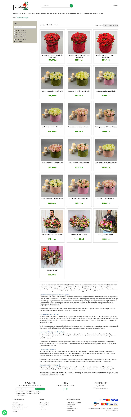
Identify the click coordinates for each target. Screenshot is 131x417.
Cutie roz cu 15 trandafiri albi (52, 127)
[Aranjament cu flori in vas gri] (52, 221)
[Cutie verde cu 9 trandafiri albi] (52, 78)
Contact (15, 411)
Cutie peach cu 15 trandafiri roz (79, 127)
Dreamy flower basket (79, 234)
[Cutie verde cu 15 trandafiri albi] (79, 78)
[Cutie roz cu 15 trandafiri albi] (52, 114)
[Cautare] (71, 5)
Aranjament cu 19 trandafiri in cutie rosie (52, 56)
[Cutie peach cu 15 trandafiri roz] (79, 114)
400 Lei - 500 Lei (19, 37)
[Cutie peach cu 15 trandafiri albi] (106, 150)
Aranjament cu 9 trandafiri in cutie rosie (106, 56)
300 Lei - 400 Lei (19, 35)
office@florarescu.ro (102, 388)
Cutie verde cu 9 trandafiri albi (52, 91)
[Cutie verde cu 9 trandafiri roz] (79, 150)
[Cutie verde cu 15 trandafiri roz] (52, 150)
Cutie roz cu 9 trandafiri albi (105, 91)
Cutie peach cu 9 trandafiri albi (52, 199)
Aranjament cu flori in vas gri (52, 234)
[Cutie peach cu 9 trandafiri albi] (52, 186)
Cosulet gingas (52, 270)
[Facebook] (63, 389)
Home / (15, 17)
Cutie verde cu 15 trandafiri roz (52, 163)
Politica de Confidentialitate (21, 407)
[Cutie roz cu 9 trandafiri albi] (106, 78)
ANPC (41, 407)
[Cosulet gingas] (52, 257)
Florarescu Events (90, 13)
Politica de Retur (44, 405)
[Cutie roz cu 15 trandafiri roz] (106, 186)
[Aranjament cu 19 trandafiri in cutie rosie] (52, 42)
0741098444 (101, 386)
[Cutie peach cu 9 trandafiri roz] (106, 114)
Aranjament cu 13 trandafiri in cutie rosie (79, 56)
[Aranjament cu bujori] (106, 221)
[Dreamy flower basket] (79, 221)
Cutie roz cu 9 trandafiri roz (79, 199)
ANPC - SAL (43, 409)
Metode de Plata (44, 403)
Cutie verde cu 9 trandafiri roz (79, 163)
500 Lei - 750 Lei (19, 39)
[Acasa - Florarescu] (22, 5)
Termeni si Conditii (18, 405)
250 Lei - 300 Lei (19, 32)
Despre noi (16, 403)
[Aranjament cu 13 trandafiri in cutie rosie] (79, 42)
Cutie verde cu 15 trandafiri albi (79, 91)
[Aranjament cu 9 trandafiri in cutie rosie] (106, 42)
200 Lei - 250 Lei (19, 30)
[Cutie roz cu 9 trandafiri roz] (79, 186)
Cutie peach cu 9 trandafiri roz (105, 127)
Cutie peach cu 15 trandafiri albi (106, 163)
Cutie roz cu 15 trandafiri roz (106, 199)
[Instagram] (67, 389)
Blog (101, 13)
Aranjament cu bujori (106, 234)
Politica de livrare (18, 409)
